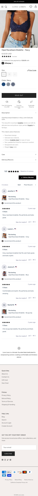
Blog (3, 417)
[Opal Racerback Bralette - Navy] (13, 84)
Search (4, 420)
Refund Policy (6, 398)
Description (6, 113)
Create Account (7, 426)
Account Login (6, 423)
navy (11, 147)
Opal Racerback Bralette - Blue (18, 275)
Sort (19, 185)
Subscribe (8, 453)
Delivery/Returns (7, 160)
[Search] (7, 6)
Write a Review (29, 178)
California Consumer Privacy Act (19, 482)
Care (3, 154)
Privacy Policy (6, 395)
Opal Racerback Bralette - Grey (18, 237)
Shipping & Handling (8, 404)
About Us (5, 374)
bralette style (14, 140)
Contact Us (5, 377)
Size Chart (5, 383)
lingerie (30, 125)
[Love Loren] (19, 7)
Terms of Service (7, 401)
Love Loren (21, 495)
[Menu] (2, 6)
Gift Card (5, 380)
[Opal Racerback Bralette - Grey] (8, 84)
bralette (20, 123)
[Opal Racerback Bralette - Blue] (3, 84)
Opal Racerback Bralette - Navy (18, 199)
